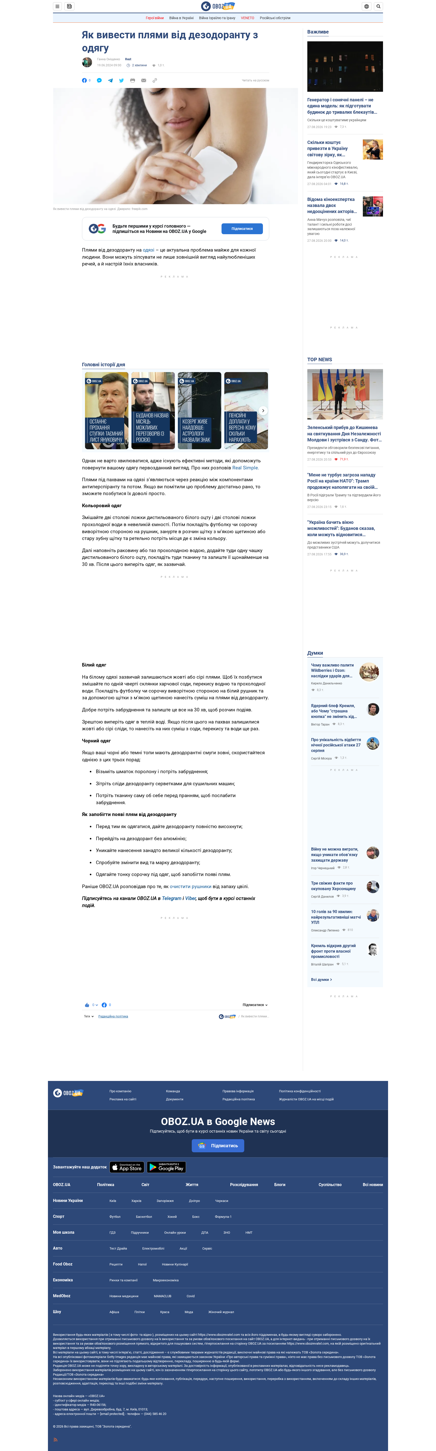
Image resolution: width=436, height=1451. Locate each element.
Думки (315, 653)
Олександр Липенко (325, 930)
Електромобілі (153, 1248)
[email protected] (112, 1414)
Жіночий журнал (221, 1312)
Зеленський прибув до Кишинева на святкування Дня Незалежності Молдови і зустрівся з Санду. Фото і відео (344, 434)
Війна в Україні (181, 18)
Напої (142, 1264)
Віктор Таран (320, 724)
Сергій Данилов (322, 896)
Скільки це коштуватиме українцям (336, 120)
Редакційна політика (113, 1016)
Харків (136, 1201)
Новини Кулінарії (175, 1264)
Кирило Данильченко (326, 683)
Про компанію (120, 1091)
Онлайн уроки (175, 1232)
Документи (174, 1099)
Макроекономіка (166, 1280)
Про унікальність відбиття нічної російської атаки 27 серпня (336, 745)
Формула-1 (223, 1217)
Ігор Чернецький (323, 868)
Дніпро (194, 1201)
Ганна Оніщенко (108, 59)
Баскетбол (144, 1217)
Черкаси (221, 1201)
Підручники (140, 1232)
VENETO (247, 18)
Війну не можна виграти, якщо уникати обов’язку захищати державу (334, 854)
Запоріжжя (165, 1201)
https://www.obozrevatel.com (219, 1335)
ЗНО (227, 1232)
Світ (145, 1184)
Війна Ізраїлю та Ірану (217, 18)
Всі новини (373, 1184)
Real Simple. (245, 468)
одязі (148, 250)
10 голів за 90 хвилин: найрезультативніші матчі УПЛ (336, 917)
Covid (191, 1296)
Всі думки (320, 979)
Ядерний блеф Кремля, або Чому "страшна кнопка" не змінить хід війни (333, 711)
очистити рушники (190, 886)
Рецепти (116, 1264)
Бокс (196, 1217)
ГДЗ (113, 1232)
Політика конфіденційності (300, 1091)
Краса (164, 1312)
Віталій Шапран (322, 964)
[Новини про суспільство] (227, 1018)
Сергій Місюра (321, 758)
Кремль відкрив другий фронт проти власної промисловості (333, 951)
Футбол (115, 1217)
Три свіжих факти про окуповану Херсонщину (333, 886)
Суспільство (330, 1184)
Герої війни (155, 18)
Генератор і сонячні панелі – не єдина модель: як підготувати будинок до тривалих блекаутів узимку (340, 106)
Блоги (279, 1184)
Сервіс (207, 1248)
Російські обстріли (275, 18)
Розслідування (244, 1184)
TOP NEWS (319, 359)
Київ (113, 1201)
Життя (192, 1184)
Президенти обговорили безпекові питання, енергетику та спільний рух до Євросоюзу (343, 450)
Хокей (172, 1217)
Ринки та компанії (124, 1280)
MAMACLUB (162, 1296)
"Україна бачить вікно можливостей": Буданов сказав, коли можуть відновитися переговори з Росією (341, 529)
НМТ (249, 1232)
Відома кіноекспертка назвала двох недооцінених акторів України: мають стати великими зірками (331, 206)
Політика (105, 1184)
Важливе (318, 32)
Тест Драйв (118, 1248)
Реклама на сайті (123, 1099)
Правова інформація (238, 1091)
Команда (173, 1091)
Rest (128, 59)
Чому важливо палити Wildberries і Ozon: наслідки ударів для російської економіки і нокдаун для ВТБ (332, 671)
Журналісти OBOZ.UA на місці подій (306, 1099)
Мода (189, 1312)
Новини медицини (124, 1296)
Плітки (139, 1312)
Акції (183, 1248)
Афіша (114, 1312)
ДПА (204, 1232)
